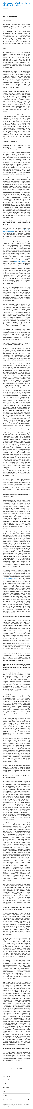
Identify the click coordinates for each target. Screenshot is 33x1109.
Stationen (6, 1088)
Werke (5, 1084)
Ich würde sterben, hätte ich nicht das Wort (17, 4)
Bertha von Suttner (19, 261)
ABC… (4, 1091)
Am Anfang (6, 1076)
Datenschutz (16, 1106)
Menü (5, 9)
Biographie (6, 1080)
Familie (5, 1095)
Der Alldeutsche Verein (10, 578)
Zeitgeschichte (7, 1099)
